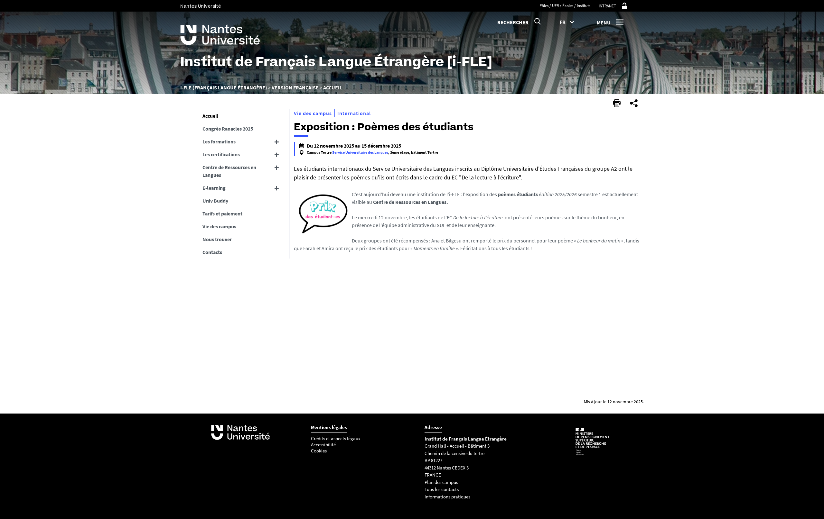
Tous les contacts (442, 489)
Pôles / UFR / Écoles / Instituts (564, 5)
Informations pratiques (448, 497)
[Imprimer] (616, 103)
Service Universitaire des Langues (360, 152)
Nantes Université (200, 6)
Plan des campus (441, 482)
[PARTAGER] (634, 103)
